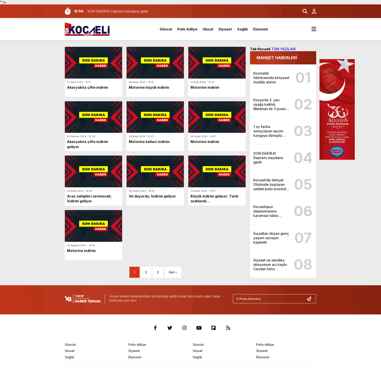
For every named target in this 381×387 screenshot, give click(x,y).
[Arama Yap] (303, 11)
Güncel (166, 29)
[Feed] (228, 328)
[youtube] (199, 328)
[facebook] (155, 328)
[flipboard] (213, 328)
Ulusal (208, 29)
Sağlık (242, 29)
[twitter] (169, 328)
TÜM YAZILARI (283, 49)
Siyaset (225, 29)
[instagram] (184, 328)
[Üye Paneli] (311, 11)
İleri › (173, 272)
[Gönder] (310, 298)
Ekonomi (260, 29)
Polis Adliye (187, 29)
